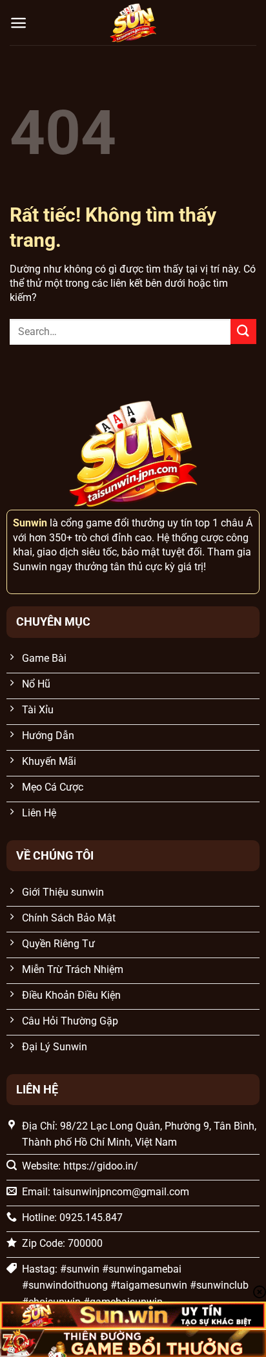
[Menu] (18, 23)
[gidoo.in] (133, 22)
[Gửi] (243, 331)
